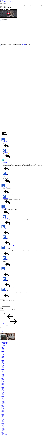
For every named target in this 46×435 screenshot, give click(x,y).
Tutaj (0, 19)
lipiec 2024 (3, 351)
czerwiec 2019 (3, 384)
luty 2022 (2, 366)
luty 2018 (2, 393)
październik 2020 (3, 375)
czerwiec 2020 (3, 377)
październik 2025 (3, 345)
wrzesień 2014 (3, 416)
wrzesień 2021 (3, 369)
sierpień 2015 (3, 410)
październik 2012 (3, 429)
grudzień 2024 (3, 349)
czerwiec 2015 (3, 411)
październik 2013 (3, 422)
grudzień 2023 (3, 354)
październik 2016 (3, 402)
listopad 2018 (3, 388)
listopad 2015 (3, 408)
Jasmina (6, 290)
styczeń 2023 (3, 360)
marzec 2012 (3, 433)
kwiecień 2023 (3, 358)
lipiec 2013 (3, 424)
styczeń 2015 (3, 414)
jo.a (5, 228)
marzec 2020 (3, 379)
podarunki (3, 331)
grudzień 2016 (3, 401)
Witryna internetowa (2, 308)
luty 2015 (2, 413)
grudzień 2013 (3, 421)
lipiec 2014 (3, 417)
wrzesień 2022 (3, 362)
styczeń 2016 (3, 407)
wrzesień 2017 (3, 396)
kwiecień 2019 (3, 385)
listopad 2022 (3, 361)
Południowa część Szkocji (4, 343)
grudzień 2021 (3, 367)
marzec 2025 (3, 348)
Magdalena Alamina (7, 248)
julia (12, 1)
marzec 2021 (3, 372)
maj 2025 (2, 347)
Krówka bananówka (24, 44)
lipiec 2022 (3, 363)
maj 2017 (2, 398)
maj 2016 (2, 405)
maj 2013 (2, 425)
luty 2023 (2, 359)
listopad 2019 (3, 381)
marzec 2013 (3, 426)
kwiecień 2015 (3, 412)
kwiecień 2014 (3, 419)
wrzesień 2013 (3, 423)
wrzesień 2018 (3, 389)
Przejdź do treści (2, 0)
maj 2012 (2, 432)
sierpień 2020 (3, 376)
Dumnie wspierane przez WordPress (3, 434)
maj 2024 (2, 352)
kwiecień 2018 (3, 392)
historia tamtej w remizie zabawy (5, 342)
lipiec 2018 (3, 390)
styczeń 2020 (3, 380)
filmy (2, 330)
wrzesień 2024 (3, 350)
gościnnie (12, 135)
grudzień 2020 (3, 374)
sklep (2, 328)
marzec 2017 (3, 399)
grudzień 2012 (3, 428)
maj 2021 (2, 371)
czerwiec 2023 (3, 357)
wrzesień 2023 (3, 356)
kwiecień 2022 (3, 365)
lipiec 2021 (3, 370)
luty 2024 (2, 353)
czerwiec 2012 (3, 431)
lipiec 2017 (3, 397)
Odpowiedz (12, 148)
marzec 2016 (3, 406)
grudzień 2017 (3, 394)
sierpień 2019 (3, 383)
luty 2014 (2, 420)
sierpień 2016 (3, 403)
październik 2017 (3, 395)
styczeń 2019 (3, 387)
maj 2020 (2, 378)
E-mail (1, 307)
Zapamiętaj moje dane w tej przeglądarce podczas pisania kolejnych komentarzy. (9, 309)
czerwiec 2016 (3, 404)
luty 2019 (2, 386)
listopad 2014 (3, 415)
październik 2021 (3, 368)
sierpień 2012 (3, 430)
